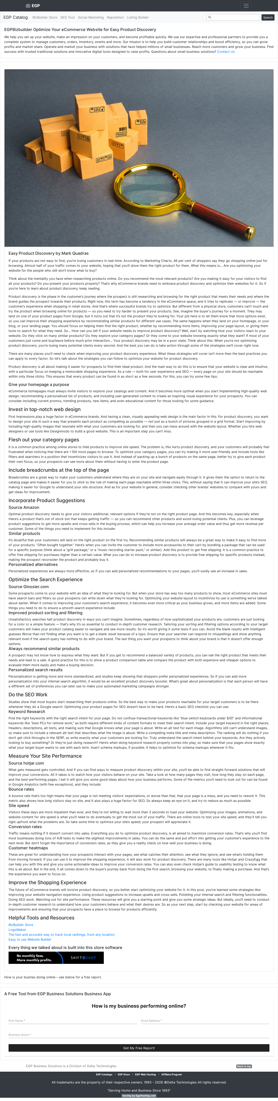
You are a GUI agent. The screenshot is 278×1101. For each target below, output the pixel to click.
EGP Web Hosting (145, 1074)
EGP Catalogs (104, 1074)
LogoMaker (17, 930)
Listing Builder (138, 17)
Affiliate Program (171, 1074)
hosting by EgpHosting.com (139, 1095)
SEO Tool (67, 17)
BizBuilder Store (45, 17)
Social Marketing (91, 17)
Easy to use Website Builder (30, 939)
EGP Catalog (15, 17)
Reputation (115, 17)
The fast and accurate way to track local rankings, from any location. (62, 934)
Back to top (244, 1066)
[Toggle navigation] (246, 6)
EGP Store (124, 1074)
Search (268, 17)
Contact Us (226, 52)
